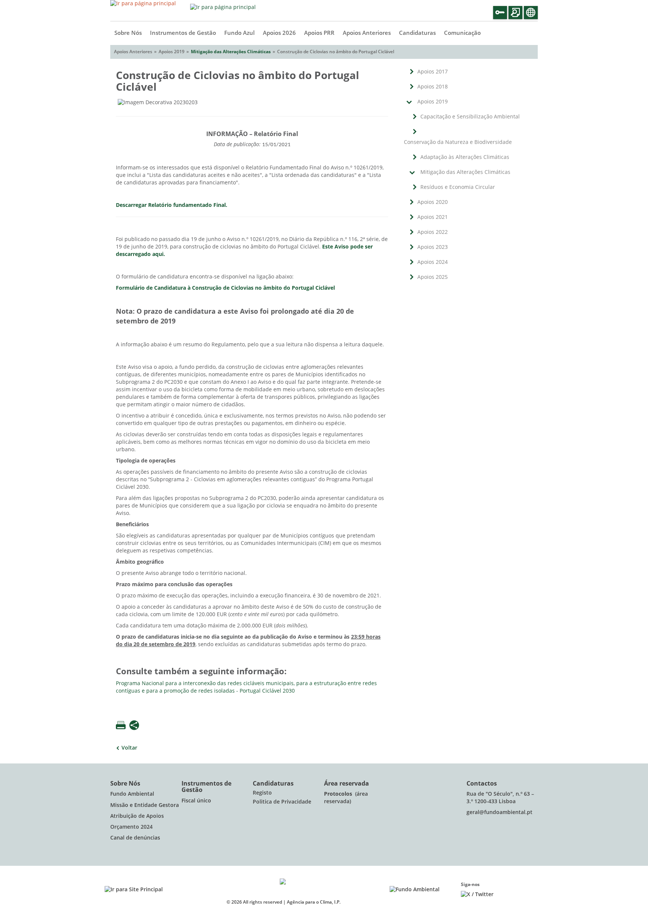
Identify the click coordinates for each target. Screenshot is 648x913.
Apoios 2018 (432, 87)
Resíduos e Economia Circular (457, 187)
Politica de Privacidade (282, 802)
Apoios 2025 (432, 277)
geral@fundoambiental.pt (500, 812)
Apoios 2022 (432, 232)
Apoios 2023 (432, 247)
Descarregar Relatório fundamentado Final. (171, 205)
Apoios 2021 (432, 217)
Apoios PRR (319, 33)
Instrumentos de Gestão (183, 33)
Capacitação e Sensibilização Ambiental (470, 117)
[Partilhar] (134, 726)
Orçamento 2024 (131, 827)
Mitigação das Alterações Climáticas (231, 51)
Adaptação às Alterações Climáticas (464, 157)
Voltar (129, 748)
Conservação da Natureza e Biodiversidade (458, 142)
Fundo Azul (239, 33)
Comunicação (462, 33)
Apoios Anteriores (367, 33)
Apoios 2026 (279, 33)
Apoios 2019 (432, 102)
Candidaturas (417, 33)
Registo (262, 793)
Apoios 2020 (432, 202)
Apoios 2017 (432, 72)
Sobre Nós (128, 33)
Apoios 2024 (432, 262)
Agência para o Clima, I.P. (313, 902)
